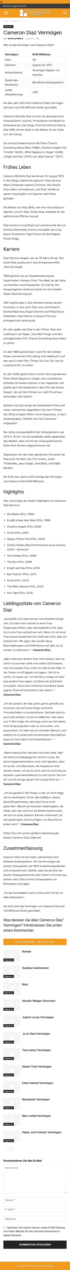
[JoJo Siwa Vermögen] (11, 1038)
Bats (25, 984)
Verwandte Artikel (25, 942)
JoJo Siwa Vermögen (36, 1033)
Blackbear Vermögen (36, 1099)
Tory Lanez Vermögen (36, 1050)
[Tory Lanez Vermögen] (11, 1054)
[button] (5, 13)
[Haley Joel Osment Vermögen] (11, 1136)
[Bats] (11, 988)
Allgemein (16, 21)
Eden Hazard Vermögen (37, 1083)
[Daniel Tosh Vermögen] (11, 1070)
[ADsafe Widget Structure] (11, 1005)
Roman (26, 951)
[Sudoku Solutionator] (11, 972)
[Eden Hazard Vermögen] (11, 1087)
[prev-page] (5, 1149)
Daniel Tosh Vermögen (36, 1066)
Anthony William (15, 38)
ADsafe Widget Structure (38, 1000)
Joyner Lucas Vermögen (38, 1017)
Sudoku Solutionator (35, 968)
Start (5, 21)
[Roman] (11, 955)
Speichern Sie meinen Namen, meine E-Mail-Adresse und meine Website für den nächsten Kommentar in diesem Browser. (34, 1231)
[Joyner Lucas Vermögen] (11, 1021)
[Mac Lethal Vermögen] (11, 1120)
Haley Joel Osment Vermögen (41, 1132)
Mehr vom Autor (46, 942)
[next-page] (11, 1149)
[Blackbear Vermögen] (11, 1103)
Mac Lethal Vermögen (36, 1115)
